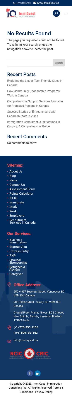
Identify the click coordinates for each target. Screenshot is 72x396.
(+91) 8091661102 (26, 333)
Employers (16, 215)
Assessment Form (22, 189)
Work (13, 211)
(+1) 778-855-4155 (26, 327)
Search (59, 62)
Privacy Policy (43, 392)
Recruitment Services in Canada (22, 221)
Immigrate (16, 202)
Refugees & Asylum (17, 268)
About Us (15, 171)
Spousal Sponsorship (18, 261)
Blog (12, 176)
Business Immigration (18, 241)
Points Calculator (21, 193)
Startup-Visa (18, 246)
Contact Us (17, 184)
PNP (12, 255)
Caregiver (16, 274)
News (13, 180)
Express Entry (19, 251)
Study (13, 206)
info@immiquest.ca (26, 340)
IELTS (13, 198)
